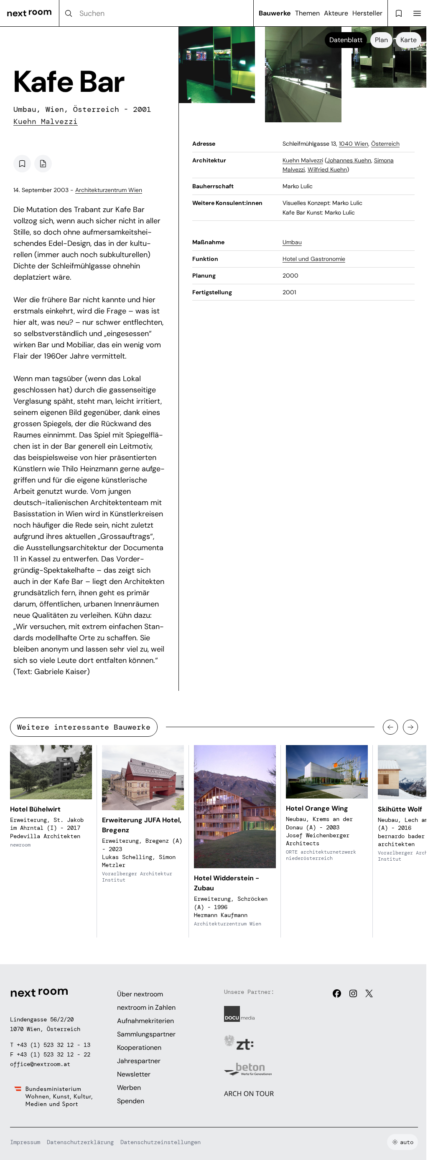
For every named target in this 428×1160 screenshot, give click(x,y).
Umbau (292, 242)
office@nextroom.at (40, 1064)
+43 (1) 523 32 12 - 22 (53, 1054)
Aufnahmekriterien (145, 1020)
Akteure (336, 13)
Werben (129, 1087)
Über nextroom (140, 994)
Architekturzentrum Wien (108, 190)
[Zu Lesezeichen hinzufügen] (22, 163)
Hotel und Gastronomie (314, 259)
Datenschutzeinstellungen (160, 1142)
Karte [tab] (408, 39)
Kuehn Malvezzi (45, 121)
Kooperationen (139, 1047)
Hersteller (367, 13)
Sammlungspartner (146, 1034)
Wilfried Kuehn (327, 169)
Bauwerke (275, 13)
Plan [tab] (381, 39)
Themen (307, 13)
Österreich (385, 143)
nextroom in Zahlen (146, 1007)
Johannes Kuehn (349, 160)
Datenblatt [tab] (345, 39)
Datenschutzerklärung (80, 1142)
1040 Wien (353, 143)
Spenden (130, 1101)
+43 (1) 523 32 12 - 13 (53, 1045)
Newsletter (133, 1074)
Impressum (25, 1142)
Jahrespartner (138, 1060)
